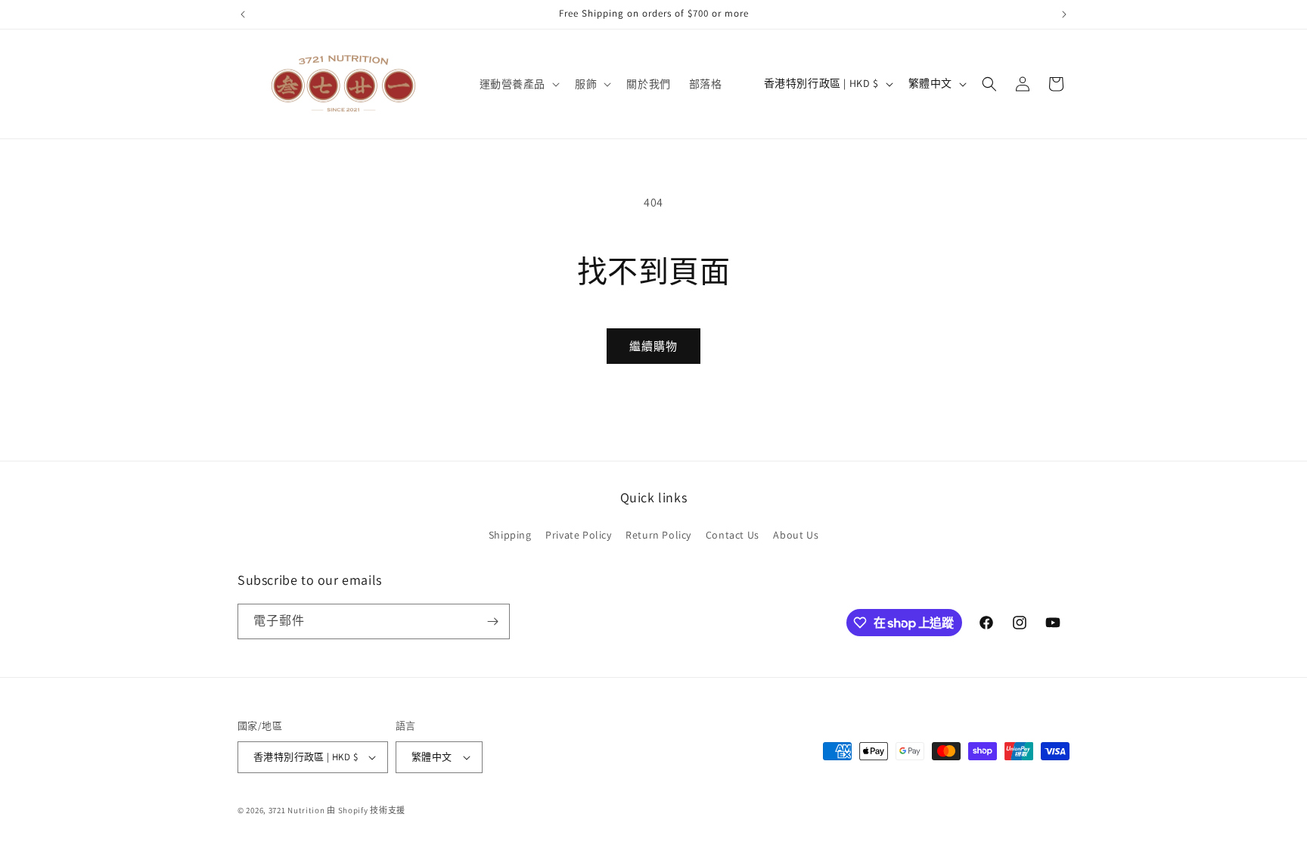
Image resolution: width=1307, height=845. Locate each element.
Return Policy (658, 535)
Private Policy (578, 535)
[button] (518, 84)
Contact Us (732, 535)
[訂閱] (492, 621)
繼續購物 (653, 346)
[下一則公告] (1064, 14)
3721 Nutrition (297, 810)
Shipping (510, 535)
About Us (795, 535)
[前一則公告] (242, 14)
